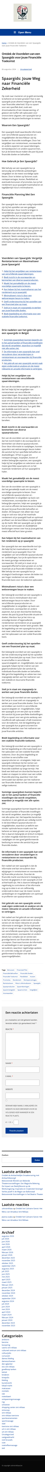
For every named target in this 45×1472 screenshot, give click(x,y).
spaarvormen (22, 990)
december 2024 (8, 1290)
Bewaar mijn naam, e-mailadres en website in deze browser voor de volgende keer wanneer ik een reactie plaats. (21, 1110)
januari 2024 (7, 1320)
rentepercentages (30, 980)
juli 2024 (5, 1304)
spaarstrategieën (9, 990)
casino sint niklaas (9, 1347)
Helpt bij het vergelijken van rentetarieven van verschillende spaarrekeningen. (22, 272)
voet (3, 1442)
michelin (5, 1391)
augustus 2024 (8, 1301)
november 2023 (8, 1325)
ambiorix (5, 1339)
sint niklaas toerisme (10, 1415)
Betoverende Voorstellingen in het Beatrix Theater (22, 1194)
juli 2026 (5, 1238)
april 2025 (6, 1279)
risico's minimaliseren (23, 983)
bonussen (10, 970)
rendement (17, 980)
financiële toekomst (10, 977)
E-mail (9, 1076)
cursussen (6, 1356)
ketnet (4, 1372)
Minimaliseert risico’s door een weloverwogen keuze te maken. (17, 297)
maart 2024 (7, 1314)
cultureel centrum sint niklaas (14, 1350)
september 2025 (8, 1266)
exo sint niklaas (8, 1366)
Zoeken (5, 1155)
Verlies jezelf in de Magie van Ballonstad (18, 1191)
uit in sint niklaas (9, 1429)
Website (9, 1089)
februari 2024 (7, 1317)
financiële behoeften (10, 973)
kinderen (5, 1374)
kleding (5, 1380)
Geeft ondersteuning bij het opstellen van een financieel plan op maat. (21, 303)
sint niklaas (6, 1412)
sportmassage (7, 1421)
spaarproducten (9, 987)
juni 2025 (6, 1274)
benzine (5, 1342)
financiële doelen (26, 973)
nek (3, 1394)
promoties (6, 980)
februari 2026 (7, 1252)
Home (4, 43)
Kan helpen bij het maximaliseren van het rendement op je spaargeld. (21, 290)
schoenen (6, 1404)
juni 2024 (6, 1306)
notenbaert (6, 1396)
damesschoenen (8, 1361)
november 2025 (8, 1260)
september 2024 (8, 1298)
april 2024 (6, 1312)
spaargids (36, 983)
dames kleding (8, 1358)
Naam (9, 1063)
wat (3, 1448)
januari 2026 (7, 1255)
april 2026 (6, 1247)
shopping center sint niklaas (13, 1407)
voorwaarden (8, 993)
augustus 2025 (8, 1268)
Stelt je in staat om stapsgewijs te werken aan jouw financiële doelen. (21, 309)
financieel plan (22, 970)
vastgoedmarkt (8, 1437)
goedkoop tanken (9, 1369)
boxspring (6, 1345)
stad (3, 1423)
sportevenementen (9, 1418)
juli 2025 (5, 1271)
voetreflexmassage (9, 1445)
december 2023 (8, 1323)
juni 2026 (6, 1241)
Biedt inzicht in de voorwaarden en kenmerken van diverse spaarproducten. (20, 278)
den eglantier (7, 1364)
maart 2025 (7, 1282)
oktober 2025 (7, 1263)
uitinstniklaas (7, 1208)
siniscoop (6, 1410)
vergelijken (33, 990)
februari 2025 (7, 1285)
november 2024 (8, 1293)
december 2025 (8, 1258)
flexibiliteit (24, 977)
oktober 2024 (7, 1296)
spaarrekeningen (23, 987)
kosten (32, 977)
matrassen (6, 1388)
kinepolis (5, 1377)
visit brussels (7, 1440)
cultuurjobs (6, 1353)
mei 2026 (6, 1244)
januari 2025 (7, 1287)
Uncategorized (8, 1434)
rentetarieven (8, 983)
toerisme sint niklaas (10, 1426)
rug (3, 1402)
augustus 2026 (8, 1236)
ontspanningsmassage (11, 1399)
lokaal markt (7, 1385)
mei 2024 (6, 1309)
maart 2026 (7, 1249)
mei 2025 (6, 1276)
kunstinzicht (7, 1383)
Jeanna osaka (7, 1217)
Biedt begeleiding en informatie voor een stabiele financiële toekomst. (21, 315)
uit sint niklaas (8, 1432)
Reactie (10, 1029)
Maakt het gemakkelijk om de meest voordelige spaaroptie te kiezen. (19, 284)
